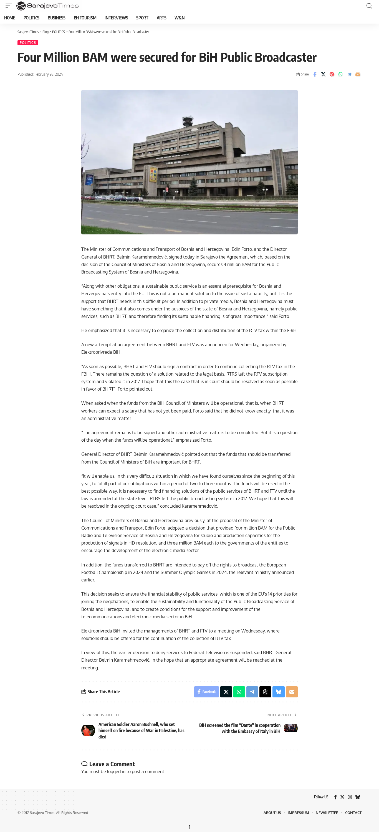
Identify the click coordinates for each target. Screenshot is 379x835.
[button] (10, 6)
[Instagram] (350, 797)
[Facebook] (335, 797)
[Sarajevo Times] (78, 6)
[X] (342, 797)
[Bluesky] (358, 797)
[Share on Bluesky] (278, 691)
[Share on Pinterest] (332, 74)
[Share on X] (323, 74)
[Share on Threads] (265, 691)
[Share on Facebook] (315, 74)
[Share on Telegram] (349, 74)
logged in (116, 771)
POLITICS (28, 43)
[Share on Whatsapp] (340, 74)
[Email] (358, 74)
